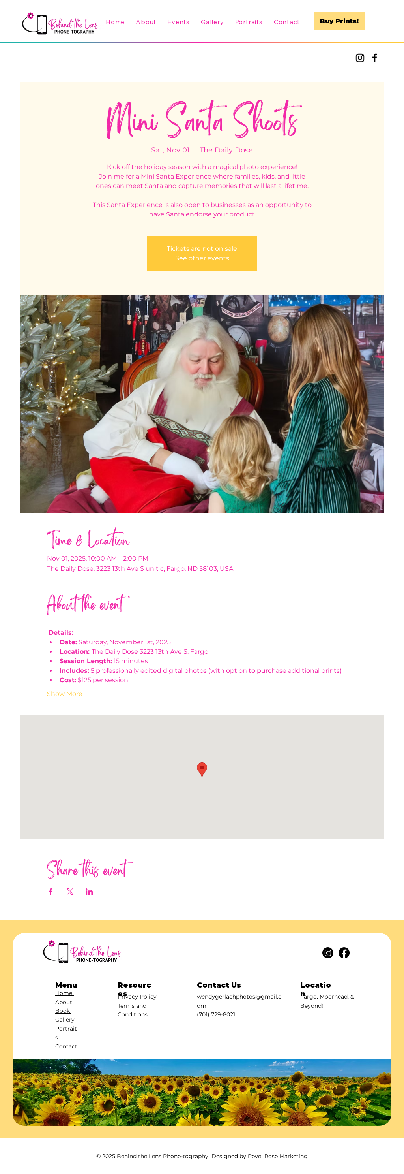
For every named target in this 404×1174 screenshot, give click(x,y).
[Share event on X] (70, 891)
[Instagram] (360, 58)
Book (63, 1010)
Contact (66, 1046)
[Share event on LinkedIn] (89, 891)
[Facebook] (374, 58)
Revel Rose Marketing (278, 1156)
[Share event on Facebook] (50, 891)
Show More (64, 694)
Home (64, 993)
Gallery (65, 1019)
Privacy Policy (137, 996)
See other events (202, 258)
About (64, 1002)
